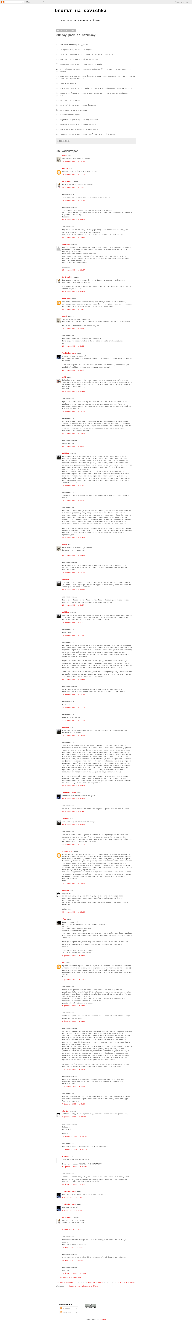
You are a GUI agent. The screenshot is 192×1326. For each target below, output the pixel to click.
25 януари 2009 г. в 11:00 (73, 220)
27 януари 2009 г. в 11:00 (73, 433)
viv (63, 963)
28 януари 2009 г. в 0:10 (73, 486)
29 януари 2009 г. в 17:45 (73, 812)
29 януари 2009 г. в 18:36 (73, 844)
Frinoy (65, 168)
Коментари (66, 1312)
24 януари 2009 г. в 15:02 (73, 187)
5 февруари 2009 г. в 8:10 (73, 1021)
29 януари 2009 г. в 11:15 (73, 679)
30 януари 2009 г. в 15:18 (73, 912)
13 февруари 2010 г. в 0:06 (74, 1273)
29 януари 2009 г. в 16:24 (73, 786)
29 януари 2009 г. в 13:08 (73, 707)
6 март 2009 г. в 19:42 (72, 1210)
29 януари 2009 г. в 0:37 (73, 605)
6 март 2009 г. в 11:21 (72, 1197)
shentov (65, 891)
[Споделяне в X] (63, 141)
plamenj (65, 1157)
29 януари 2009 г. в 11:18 (73, 694)
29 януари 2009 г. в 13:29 (73, 720)
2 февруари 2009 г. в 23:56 (74, 980)
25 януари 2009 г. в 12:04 (73, 292)
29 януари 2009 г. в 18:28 (73, 825)
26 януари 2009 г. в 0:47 (73, 329)
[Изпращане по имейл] (58, 141)
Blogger (103, 1320)
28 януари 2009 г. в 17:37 (73, 538)
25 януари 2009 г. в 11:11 (73, 237)
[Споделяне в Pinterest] (68, 141)
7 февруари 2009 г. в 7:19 (73, 1104)
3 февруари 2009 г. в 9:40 (73, 1006)
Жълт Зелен (66, 299)
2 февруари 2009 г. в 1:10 (73, 956)
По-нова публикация (65, 1282)
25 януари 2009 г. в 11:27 (73, 270)
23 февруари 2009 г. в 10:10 (74, 1149)
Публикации (67, 1308)
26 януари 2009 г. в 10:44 (73, 392)
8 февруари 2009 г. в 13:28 (74, 1117)
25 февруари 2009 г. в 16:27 (74, 1184)
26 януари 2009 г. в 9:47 (73, 370)
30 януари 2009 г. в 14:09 (73, 884)
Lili (64, 377)
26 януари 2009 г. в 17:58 (73, 411)
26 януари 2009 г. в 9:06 (73, 346)
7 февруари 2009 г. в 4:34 (73, 1069)
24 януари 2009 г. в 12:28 (73, 161)
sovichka (66, 244)
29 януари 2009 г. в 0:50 (73, 622)
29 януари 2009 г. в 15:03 (73, 736)
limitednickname (69, 353)
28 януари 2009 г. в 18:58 (73, 555)
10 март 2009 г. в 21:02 (72, 1260)
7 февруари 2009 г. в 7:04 (73, 1087)
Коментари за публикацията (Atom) (83, 1286)
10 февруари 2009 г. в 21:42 (74, 1137)
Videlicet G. (67, 851)
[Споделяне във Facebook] (66, 141)
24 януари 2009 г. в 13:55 (73, 174)
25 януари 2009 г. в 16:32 (73, 309)
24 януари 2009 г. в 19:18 (73, 200)
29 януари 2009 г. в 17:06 (73, 799)
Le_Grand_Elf (67, 181)
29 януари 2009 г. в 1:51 (73, 636)
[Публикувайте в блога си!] (61, 141)
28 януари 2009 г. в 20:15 (73, 590)
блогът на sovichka (81, 10)
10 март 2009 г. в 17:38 (72, 1247)
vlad (64, 919)
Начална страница (95, 1282)
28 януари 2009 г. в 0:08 (73, 446)
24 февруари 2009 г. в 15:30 (74, 1167)
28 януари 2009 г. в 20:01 (73, 573)
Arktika (65, 453)
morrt (64, 155)
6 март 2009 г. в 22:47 (72, 1230)
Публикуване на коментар (70, 1278)
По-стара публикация (126, 1282)
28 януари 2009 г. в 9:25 (73, 501)
